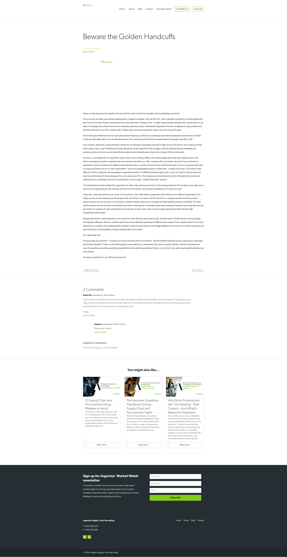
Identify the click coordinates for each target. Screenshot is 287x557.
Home (122, 9)
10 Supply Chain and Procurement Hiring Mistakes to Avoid (98, 404)
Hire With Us (182, 9)
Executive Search (164, 9)
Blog (140, 9)
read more (101, 445)
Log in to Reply (89, 315)
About (131, 9)
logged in (97, 348)
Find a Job (198, 9)
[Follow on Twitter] (85, 537)
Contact (149, 9)
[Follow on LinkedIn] (89, 537)
